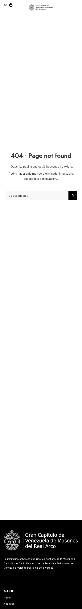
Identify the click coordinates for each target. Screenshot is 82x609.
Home (7, 597)
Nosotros (9, 603)
